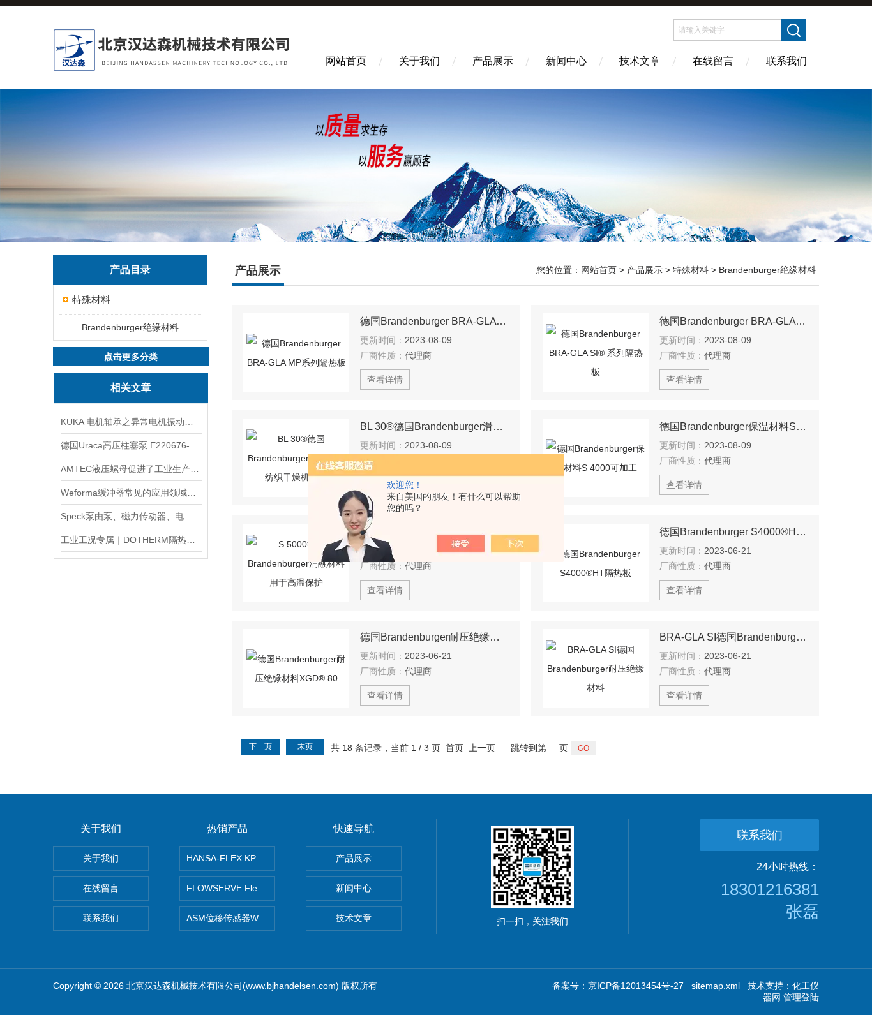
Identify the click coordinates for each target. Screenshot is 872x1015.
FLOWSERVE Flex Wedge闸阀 (230, 888)
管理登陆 (801, 997)
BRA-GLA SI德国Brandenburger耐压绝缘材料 (733, 637)
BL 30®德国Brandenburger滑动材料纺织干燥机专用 (434, 426)
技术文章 (639, 61)
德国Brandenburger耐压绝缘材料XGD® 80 (434, 637)
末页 (305, 746)
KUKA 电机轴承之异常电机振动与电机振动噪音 (131, 422)
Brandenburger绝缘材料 (130, 327)
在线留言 (713, 61)
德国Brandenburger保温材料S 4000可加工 (733, 426)
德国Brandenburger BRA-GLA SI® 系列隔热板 (733, 321)
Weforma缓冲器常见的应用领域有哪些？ (131, 492)
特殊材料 (91, 299)
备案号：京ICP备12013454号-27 (618, 986)
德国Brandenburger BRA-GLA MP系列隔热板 (434, 321)
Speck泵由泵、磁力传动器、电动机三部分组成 (131, 516)
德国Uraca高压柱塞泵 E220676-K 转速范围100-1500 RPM (131, 445)
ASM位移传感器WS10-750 (230, 918)
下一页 (260, 746)
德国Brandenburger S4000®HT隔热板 (733, 531)
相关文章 (130, 387)
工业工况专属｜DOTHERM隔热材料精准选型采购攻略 (131, 540)
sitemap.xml (715, 986)
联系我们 (786, 61)
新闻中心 (566, 61)
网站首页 (346, 61)
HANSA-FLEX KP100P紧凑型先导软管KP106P (230, 858)
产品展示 (492, 61)
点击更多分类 (131, 357)
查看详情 (385, 379)
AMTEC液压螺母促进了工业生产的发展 (131, 469)
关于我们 (419, 61)
